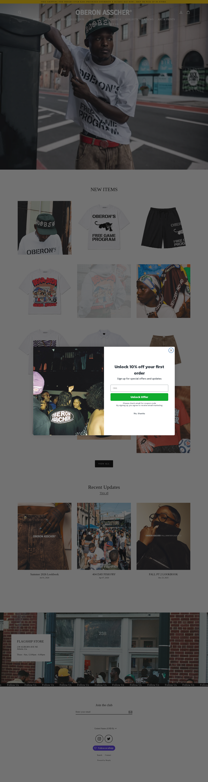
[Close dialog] (171, 350)
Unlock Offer (139, 397)
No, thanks (139, 413)
